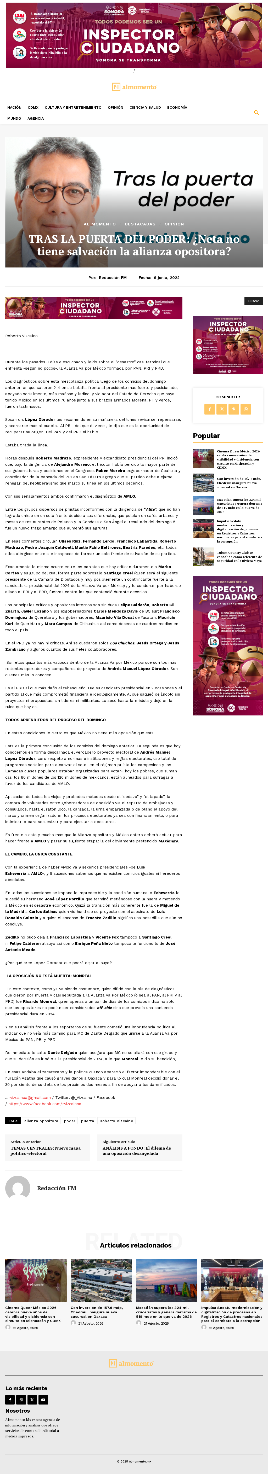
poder (70, 1121)
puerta (87, 1121)
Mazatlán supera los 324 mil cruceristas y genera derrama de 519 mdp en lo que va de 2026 (239, 506)
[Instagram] (21, 1400)
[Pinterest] (233, 409)
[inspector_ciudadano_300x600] (228, 714)
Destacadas (140, 224)
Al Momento (100, 224)
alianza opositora (41, 1121)
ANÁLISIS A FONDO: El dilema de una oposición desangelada (137, 1151)
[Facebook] (209, 409)
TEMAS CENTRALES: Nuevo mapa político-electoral (45, 1151)
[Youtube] (43, 1400)
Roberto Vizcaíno (116, 1121)
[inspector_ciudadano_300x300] (228, 372)
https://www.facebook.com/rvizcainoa (44, 1104)
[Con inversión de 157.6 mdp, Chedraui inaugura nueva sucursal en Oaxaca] (203, 483)
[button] (234, 113)
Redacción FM (113, 277)
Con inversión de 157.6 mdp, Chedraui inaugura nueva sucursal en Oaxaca (239, 483)
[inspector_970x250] (134, 35)
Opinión (174, 224)
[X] (221, 409)
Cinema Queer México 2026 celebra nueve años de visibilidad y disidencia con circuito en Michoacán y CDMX (238, 459)
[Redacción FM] (17, 1188)
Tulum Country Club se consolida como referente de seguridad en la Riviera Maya (239, 557)
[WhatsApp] (246, 409)
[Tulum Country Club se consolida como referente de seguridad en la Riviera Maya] (203, 556)
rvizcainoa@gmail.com (29, 1097)
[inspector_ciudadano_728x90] (93, 317)
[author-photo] (8, 1327)
